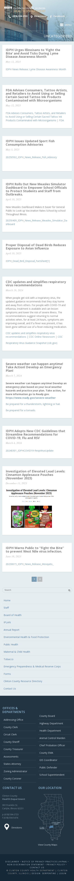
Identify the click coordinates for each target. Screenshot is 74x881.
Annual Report (11, 629)
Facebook (59, 16)
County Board (47, 716)
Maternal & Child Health (17, 651)
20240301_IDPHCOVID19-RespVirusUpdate (30, 450)
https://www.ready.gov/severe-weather (31, 397)
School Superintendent (52, 774)
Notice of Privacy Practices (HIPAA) (44, 861)
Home (7, 600)
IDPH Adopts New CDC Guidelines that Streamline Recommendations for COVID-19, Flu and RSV (35, 434)
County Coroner (12, 778)
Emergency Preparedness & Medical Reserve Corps (32, 666)
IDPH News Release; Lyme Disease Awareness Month (36, 69)
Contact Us (10, 688)
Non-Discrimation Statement (25, 864)
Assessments (11, 756)
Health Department (50, 730)
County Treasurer (13, 749)
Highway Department (51, 723)
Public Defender (48, 767)
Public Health (11, 644)
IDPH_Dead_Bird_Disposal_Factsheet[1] (28, 261)
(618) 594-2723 (19, 16)
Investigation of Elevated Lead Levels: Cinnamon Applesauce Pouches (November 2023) (35, 474)
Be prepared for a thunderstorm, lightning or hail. (33, 404)
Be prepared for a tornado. (21, 410)
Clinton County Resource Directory (23, 681)
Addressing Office (13, 719)
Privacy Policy (56, 864)
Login (62, 873)
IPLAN (7, 622)
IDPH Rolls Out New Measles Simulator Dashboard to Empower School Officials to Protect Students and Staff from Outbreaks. (36, 189)
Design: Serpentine (44, 873)
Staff (6, 607)
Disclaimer (12, 861)
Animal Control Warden (52, 738)
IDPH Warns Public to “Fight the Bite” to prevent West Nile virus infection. (35, 549)
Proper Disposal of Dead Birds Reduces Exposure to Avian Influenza (36, 246)
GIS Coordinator (48, 760)
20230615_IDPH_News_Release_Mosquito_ (30, 564)
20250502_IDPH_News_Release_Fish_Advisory (31, 157)
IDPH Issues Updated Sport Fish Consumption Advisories (30, 143)
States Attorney (12, 763)
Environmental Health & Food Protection (26, 637)
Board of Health (13, 615)
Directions (40, 16)
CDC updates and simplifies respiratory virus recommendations (36, 283)
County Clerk (11, 727)
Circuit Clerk (10, 734)
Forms (7, 673)
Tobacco (8, 659)
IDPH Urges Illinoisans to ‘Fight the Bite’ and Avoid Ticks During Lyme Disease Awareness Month (33, 53)
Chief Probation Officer (52, 745)
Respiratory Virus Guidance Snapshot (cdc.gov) (31, 343)
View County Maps (47, 844)
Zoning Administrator (15, 771)
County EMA (46, 752)
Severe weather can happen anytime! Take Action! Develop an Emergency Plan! (34, 367)
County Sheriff (11, 741)
